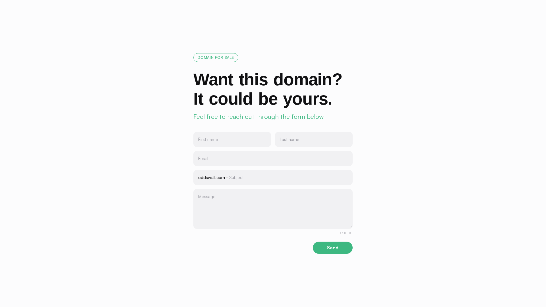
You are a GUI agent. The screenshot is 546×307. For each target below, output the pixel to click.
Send (332, 247)
